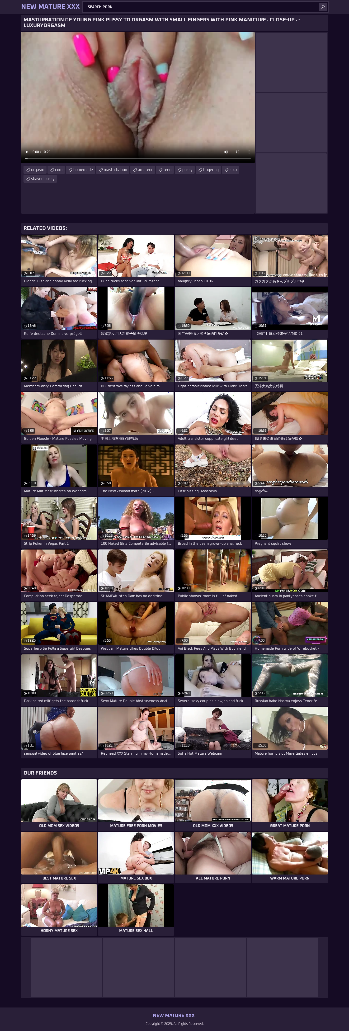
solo (233, 170)
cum (58, 170)
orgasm (37, 170)
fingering (211, 170)
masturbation (115, 170)
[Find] (323, 7)
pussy (187, 170)
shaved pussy (42, 179)
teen (167, 170)
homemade (83, 170)
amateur (145, 170)
